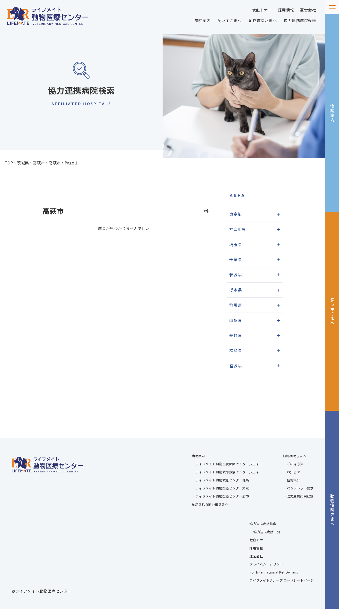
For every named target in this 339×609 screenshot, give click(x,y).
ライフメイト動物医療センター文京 (222, 488)
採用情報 (286, 10)
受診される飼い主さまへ (210, 504)
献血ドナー (262, 10)
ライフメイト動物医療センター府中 (222, 496)
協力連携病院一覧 (266, 532)
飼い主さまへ (229, 20)
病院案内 (202, 20)
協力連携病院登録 (300, 496)
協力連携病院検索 (300, 20)
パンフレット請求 (300, 488)
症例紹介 (293, 480)
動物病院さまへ (263, 20)
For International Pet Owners (274, 572)
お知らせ (293, 472)
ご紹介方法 (295, 464)
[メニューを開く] (332, 7)
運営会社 (308, 10)
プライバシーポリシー (266, 564)
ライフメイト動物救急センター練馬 (222, 480)
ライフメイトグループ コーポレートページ (282, 580)
